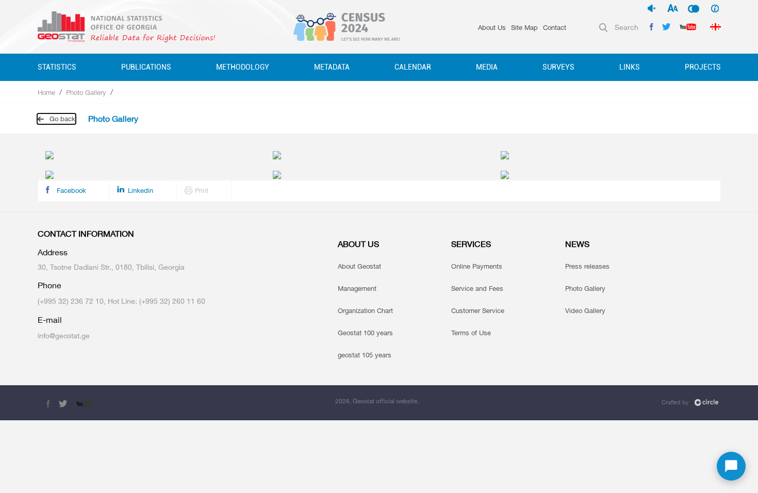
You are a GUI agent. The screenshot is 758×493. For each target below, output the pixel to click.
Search (626, 27)
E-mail (50, 320)
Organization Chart (365, 310)
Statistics (57, 67)
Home (46, 92)
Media (487, 67)
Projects (703, 67)
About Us (492, 27)
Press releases (587, 266)
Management (357, 288)
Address (53, 252)
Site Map (524, 27)
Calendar (412, 67)
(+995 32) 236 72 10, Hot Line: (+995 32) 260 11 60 (121, 301)
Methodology (242, 67)
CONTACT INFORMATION (86, 234)
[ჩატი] (731, 466)
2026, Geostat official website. (377, 401)
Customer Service (477, 310)
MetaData (332, 67)
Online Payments (476, 266)
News (577, 244)
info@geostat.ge (64, 335)
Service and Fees (477, 288)
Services (471, 244)
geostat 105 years (364, 355)
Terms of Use (471, 332)
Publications (146, 67)
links (629, 67)
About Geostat (359, 266)
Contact (554, 27)
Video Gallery (585, 310)
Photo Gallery (86, 92)
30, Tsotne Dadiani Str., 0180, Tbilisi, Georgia (111, 266)
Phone (49, 285)
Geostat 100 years (365, 332)
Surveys (558, 67)
